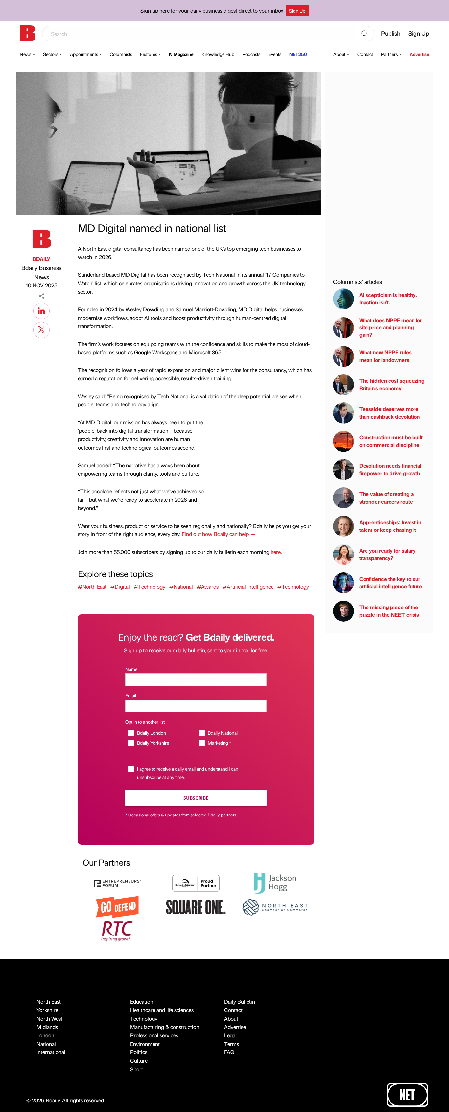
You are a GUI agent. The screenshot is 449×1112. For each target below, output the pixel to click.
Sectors (50, 54)
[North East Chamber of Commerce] (274, 906)
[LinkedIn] (41, 310)
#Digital (120, 586)
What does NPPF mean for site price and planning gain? (390, 327)
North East (48, 1001)
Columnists (121, 54)
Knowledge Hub (217, 54)
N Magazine (181, 54)
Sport (136, 1069)
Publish (390, 33)
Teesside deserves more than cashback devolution (389, 413)
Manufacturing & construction (164, 1026)
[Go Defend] (117, 906)
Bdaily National (222, 733)
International (50, 1051)
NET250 (298, 54)
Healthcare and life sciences (162, 1009)
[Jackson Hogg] (274, 882)
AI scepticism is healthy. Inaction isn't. (388, 299)
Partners (389, 54)
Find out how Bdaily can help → (218, 533)
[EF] (117, 882)
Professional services (154, 1035)
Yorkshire (47, 1009)
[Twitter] (41, 329)
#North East (92, 586)
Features (148, 54)
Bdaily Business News (41, 272)
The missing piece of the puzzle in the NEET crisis (389, 611)
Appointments (84, 54)
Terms (231, 1043)
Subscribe (195, 798)
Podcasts (251, 54)
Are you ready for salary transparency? (387, 554)
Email (130, 695)
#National (181, 586)
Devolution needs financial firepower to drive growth (390, 469)
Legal (230, 1035)
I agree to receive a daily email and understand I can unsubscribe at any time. (187, 773)
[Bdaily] (27, 33)
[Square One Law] (195, 906)
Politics (138, 1051)
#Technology (149, 586)
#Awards (208, 586)
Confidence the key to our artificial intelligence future (390, 583)
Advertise (419, 54)
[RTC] (117, 930)
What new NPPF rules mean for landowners (385, 356)
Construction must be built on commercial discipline (391, 441)
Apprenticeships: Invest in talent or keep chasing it (390, 526)
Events (274, 54)
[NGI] (195, 882)
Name (131, 669)
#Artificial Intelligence (248, 586)
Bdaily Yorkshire (153, 743)
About (339, 54)
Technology (143, 1018)
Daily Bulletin (239, 1001)
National (46, 1043)
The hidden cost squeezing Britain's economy (392, 384)
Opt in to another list (145, 722)
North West (49, 1018)
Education (141, 1001)
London (45, 1035)
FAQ (229, 1051)
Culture (139, 1060)
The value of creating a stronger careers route (386, 498)
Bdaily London (151, 733)
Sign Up (297, 10)
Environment (145, 1043)
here (276, 551)
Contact (365, 54)
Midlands (47, 1026)
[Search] (364, 34)
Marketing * (219, 743)
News (25, 54)
